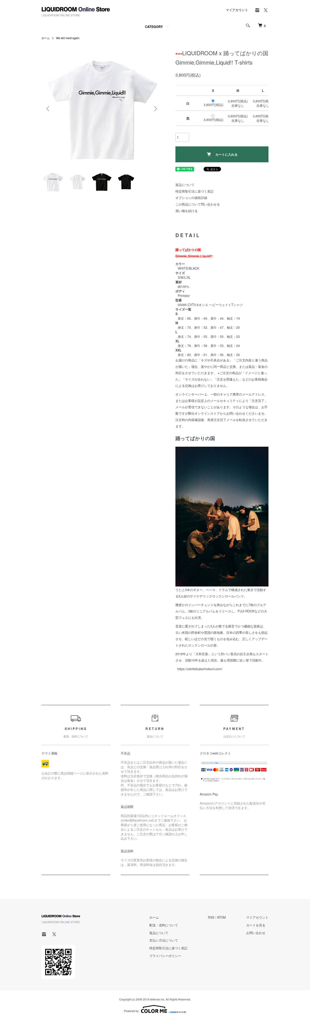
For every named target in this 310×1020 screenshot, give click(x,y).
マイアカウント (237, 10)
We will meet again (67, 38)
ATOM (221, 917)
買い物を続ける (186, 210)
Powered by (131, 1011)
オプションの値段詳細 (191, 197)
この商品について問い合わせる (197, 204)
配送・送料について (163, 925)
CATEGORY (154, 26)
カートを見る (255, 925)
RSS (211, 917)
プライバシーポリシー (165, 955)
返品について (184, 184)
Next (155, 108)
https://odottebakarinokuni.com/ (198, 669)
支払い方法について (163, 940)
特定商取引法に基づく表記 (194, 191)
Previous (48, 108)
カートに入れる (226, 154)
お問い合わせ (255, 932)
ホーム (46, 38)
